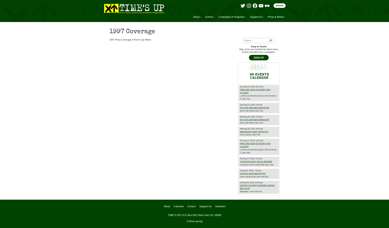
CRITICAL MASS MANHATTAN (252, 174)
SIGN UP (259, 57)
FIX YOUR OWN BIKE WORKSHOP (254, 108)
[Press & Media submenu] (285, 17)
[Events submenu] (214, 17)
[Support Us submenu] (263, 17)
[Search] (271, 40)
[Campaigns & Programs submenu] (245, 17)
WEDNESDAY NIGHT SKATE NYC (254, 132)
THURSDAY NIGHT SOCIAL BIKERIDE (256, 162)
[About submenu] (201, 17)
